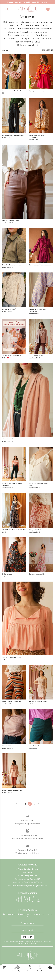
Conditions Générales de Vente (27, 882)
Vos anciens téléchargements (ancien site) (27, 885)
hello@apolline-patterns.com (27, 824)
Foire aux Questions (27, 876)
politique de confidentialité (38, 941)
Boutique (27, 872)
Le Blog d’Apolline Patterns (27, 869)
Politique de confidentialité (27, 879)
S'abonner (27, 937)
